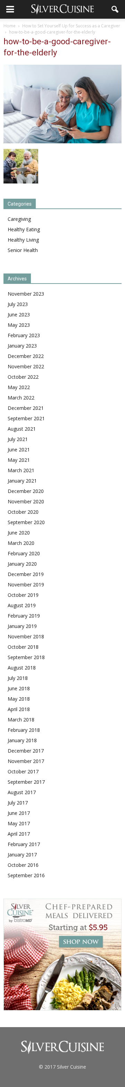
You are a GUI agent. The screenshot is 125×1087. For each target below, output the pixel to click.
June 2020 (19, 532)
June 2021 (19, 449)
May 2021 (19, 460)
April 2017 (19, 833)
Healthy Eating (24, 229)
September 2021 (26, 418)
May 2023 (19, 325)
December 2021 (26, 408)
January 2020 (22, 563)
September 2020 (26, 522)
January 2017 (22, 854)
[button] (115, 9)
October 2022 (23, 377)
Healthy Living (23, 239)
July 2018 (18, 678)
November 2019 (26, 584)
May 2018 (19, 698)
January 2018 (22, 740)
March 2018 (21, 719)
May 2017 (19, 823)
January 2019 (22, 626)
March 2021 (21, 470)
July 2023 (18, 304)
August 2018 (22, 667)
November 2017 (26, 761)
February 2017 (24, 844)
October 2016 (23, 865)
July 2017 (18, 802)
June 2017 (19, 813)
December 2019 (26, 574)
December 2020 (26, 491)
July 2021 (18, 439)
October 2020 (23, 512)
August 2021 (22, 428)
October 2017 (23, 771)
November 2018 (26, 636)
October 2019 (23, 595)
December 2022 (26, 356)
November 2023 (26, 293)
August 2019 (22, 605)
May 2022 (19, 387)
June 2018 (19, 688)
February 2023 (24, 335)
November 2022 (26, 366)
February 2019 (24, 615)
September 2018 (26, 657)
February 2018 (24, 730)
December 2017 (26, 750)
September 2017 (26, 782)
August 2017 (22, 792)
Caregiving (19, 219)
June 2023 (19, 314)
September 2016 (26, 875)
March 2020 (21, 543)
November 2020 (26, 501)
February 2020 (24, 553)
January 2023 (22, 345)
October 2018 (23, 647)
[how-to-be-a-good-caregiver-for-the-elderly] (62, 141)
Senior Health (23, 250)
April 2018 (19, 709)
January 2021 (22, 480)
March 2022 (21, 397)
